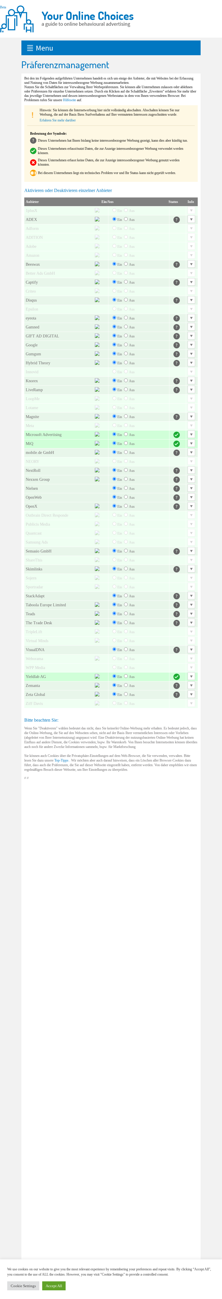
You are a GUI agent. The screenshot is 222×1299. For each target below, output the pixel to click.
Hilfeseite (69, 100)
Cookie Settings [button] (23, 1286)
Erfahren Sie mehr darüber (58, 120)
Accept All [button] (54, 1286)
